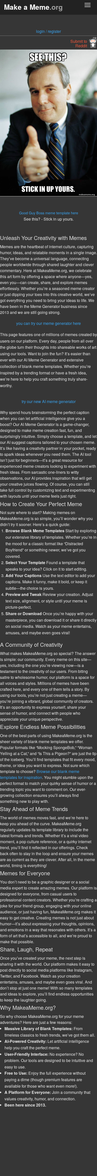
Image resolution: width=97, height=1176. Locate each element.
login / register (48, 31)
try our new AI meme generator (49, 401)
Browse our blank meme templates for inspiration (39, 774)
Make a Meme (33, 7)
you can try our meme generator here (48, 323)
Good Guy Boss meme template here (48, 212)
